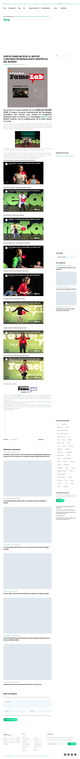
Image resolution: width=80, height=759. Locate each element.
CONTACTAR (60, 500)
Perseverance (60, 467)
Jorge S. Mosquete (40, 756)
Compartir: (41, 439)
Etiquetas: (6, 439)
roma (66, 480)
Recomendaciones (26, 742)
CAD (69, 436)
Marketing (24, 750)
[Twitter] (65, 754)
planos (67, 467)
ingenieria (67, 449)
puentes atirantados (61, 474)
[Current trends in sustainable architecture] (66, 278)
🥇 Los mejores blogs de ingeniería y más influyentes (65, 507)
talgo (66, 483)
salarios (72, 480)
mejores (58, 458)
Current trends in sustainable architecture (66, 289)
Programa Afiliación (26, 744)
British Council (41, 401)
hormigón (71, 446)
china (63, 439)
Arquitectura (60, 427)
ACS (57, 424)
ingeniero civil (60, 452)
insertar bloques (60, 455)
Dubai (58, 446)
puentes (71, 471)
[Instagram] (72, 754)
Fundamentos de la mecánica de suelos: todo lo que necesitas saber (66, 513)
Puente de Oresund (60, 515)
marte (68, 455)
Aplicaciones (64, 424)
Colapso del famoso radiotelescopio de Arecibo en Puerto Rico (22, 684)
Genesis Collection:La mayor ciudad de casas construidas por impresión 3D (65, 518)
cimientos (70, 439)
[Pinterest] (68, 754)
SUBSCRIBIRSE (72, 743)
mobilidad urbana (67, 458)
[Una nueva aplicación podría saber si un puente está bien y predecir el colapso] (27, 478)
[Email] (75, 754)
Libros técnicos (25, 746)
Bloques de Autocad (26, 739)
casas (58, 439)
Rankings (70, 477)
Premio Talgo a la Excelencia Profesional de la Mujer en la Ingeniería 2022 (26, 593)
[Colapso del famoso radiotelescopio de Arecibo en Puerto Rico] (27, 662)
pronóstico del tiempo (61, 471)
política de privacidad (61, 739)
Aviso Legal (24, 737)
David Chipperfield (60, 442)
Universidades (66, 486)
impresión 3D (59, 449)
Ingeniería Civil (14, 439)
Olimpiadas (72, 461)
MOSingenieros (10, 756)
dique (69, 442)
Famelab (19, 395)
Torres (58, 486)
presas (73, 467)
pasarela (59, 464)
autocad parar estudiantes (62, 433)
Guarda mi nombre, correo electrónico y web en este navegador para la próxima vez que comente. (28, 715)
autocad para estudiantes (62, 430)
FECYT (44, 116)
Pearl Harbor (66, 464)
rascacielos (59, 480)
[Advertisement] (40, 40)
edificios (64, 446)
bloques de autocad (61, 436)
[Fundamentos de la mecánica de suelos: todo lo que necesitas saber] (66, 298)
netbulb (47, 756)
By (7, 64)
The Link (72, 483)
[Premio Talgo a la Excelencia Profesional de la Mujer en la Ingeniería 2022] (27, 571)
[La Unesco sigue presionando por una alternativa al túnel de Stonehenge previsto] (27, 525)
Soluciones (59, 483)
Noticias (65, 461)
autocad (67, 427)
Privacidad (24, 741)
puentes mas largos (61, 477)
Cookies (23, 748)
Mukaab (58, 461)
